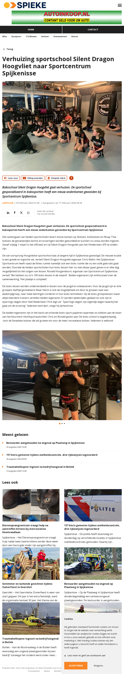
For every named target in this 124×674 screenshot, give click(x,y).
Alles (4, 36)
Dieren (74, 36)
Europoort (16, 36)
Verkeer (45, 36)
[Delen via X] (21, 212)
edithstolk (8, 202)
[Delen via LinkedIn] (8, 212)
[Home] (31, 5)
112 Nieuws (31, 36)
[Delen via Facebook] (14, 212)
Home (31, 29)
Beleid (47, 671)
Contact (93, 29)
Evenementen (60, 36)
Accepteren (76, 665)
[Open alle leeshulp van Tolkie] (71, 178)
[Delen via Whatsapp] (28, 212)
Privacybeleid (34, 671)
